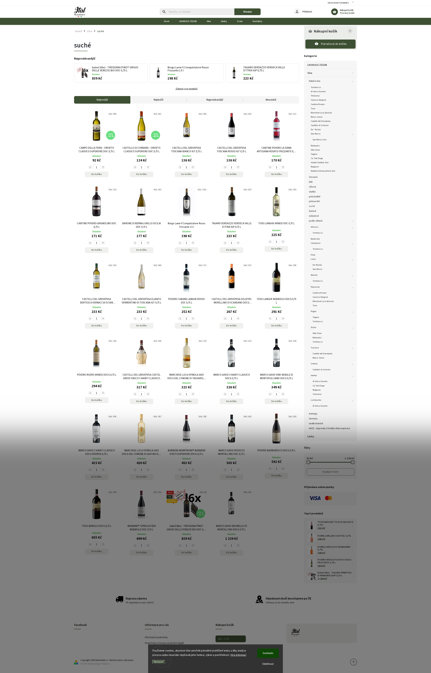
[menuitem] (169, 21)
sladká (312, 191)
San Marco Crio (320, 139)
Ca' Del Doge (318, 385)
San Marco (316, 133)
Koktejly (313, 413)
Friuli (313, 254)
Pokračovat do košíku (333, 44)
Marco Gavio (317, 116)
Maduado (317, 337)
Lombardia (316, 400)
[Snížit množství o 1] (90, 167)
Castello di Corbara (319, 125)
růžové (312, 187)
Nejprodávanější (214, 100)
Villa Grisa (315, 149)
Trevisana (315, 95)
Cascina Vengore (318, 99)
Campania (315, 243)
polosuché (314, 201)
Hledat (247, 11)
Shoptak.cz (105, 663)
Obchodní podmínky (338, 3)
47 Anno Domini (318, 91)
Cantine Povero (318, 104)
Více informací (238, 655)
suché (312, 206)
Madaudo (315, 145)
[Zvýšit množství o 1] (103, 167)
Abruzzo (315, 226)
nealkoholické (316, 423)
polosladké (314, 196)
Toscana (315, 347)
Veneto (314, 375)
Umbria (314, 363)
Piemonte (315, 286)
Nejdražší (158, 100)
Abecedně (271, 100)
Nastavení (159, 662)
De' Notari (317, 264)
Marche (314, 275)
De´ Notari (316, 129)
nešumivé (314, 216)
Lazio (313, 259)
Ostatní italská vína (319, 162)
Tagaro (314, 154)
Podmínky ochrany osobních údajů (164, 643)
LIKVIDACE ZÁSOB (317, 65)
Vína (309, 73)
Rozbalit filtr (330, 472)
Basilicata (315, 238)
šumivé (312, 211)
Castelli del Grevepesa (320, 121)
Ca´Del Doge (317, 158)
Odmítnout (268, 664)
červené (313, 177)
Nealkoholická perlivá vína (323, 170)
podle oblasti (315, 221)
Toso (313, 108)
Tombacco (316, 87)
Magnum (315, 166)
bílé (311, 182)
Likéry (310, 436)
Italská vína (314, 81)
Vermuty (313, 418)
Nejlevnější (102, 100)
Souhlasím (268, 653)
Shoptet (90, 663)
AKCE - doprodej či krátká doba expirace (329, 428)
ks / (223, 639)
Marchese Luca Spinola (321, 112)
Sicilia (313, 327)
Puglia (314, 311)
